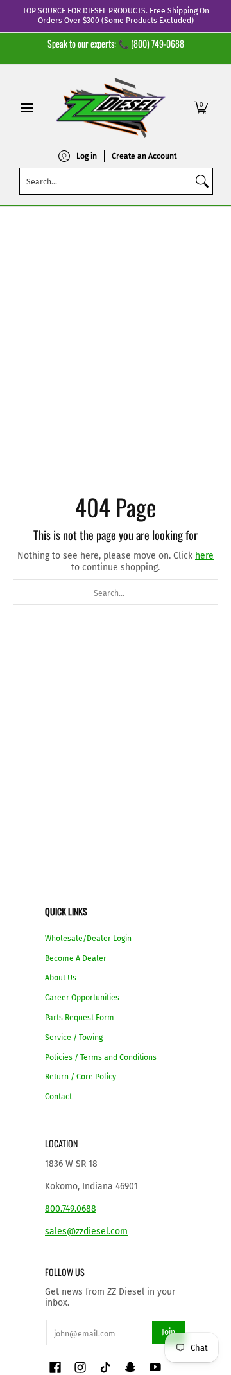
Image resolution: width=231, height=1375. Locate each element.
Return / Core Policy (80, 1076)
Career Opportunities (82, 997)
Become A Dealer (76, 958)
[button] (201, 107)
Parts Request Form (79, 1017)
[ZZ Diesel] (111, 107)
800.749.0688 (70, 1208)
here (204, 555)
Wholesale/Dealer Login (88, 938)
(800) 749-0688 (157, 43)
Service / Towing (74, 1037)
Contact (58, 1096)
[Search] (202, 181)
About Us (60, 977)
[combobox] (106, 181)
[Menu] (26, 107)
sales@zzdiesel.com (86, 1231)
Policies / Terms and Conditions (101, 1057)
